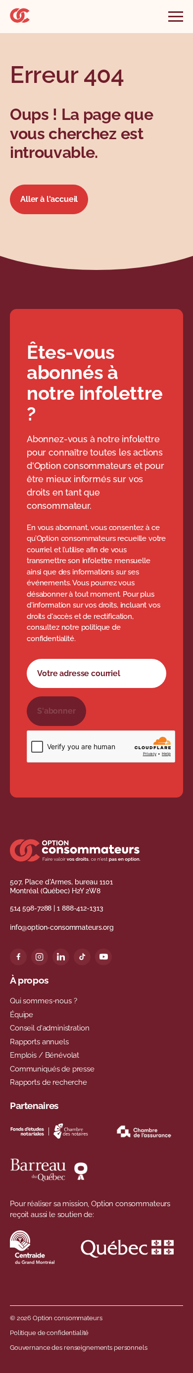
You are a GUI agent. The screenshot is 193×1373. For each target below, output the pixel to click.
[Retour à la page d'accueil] (20, 19)
